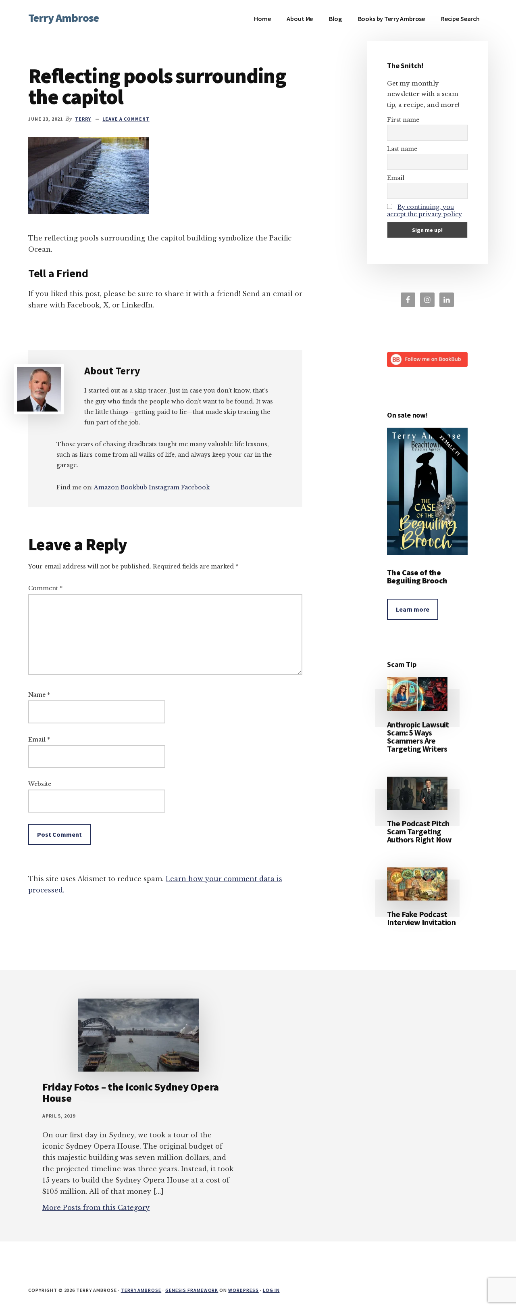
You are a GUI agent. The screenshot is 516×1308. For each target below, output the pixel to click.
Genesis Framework (191, 1290)
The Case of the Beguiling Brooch (417, 576)
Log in (271, 1290)
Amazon (106, 487)
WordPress (243, 1290)
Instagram (164, 487)
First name (403, 119)
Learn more (412, 609)
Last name (402, 149)
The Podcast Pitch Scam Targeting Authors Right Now (419, 831)
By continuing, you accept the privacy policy (424, 210)
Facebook (195, 487)
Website (39, 784)
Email (39, 739)
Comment (45, 588)
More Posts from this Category (96, 1208)
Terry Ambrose (63, 17)
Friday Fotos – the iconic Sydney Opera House (130, 1092)
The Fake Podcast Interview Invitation (421, 918)
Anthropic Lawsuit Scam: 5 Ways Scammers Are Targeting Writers (418, 736)
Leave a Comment (125, 119)
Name (39, 694)
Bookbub (134, 487)
